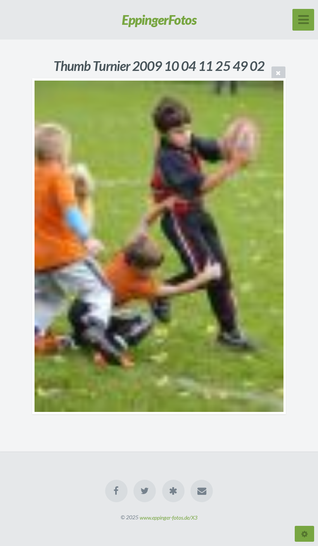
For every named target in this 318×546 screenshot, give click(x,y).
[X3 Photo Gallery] (173, 491)
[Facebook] (116, 491)
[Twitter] (144, 491)
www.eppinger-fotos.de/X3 (168, 517)
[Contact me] (201, 491)
